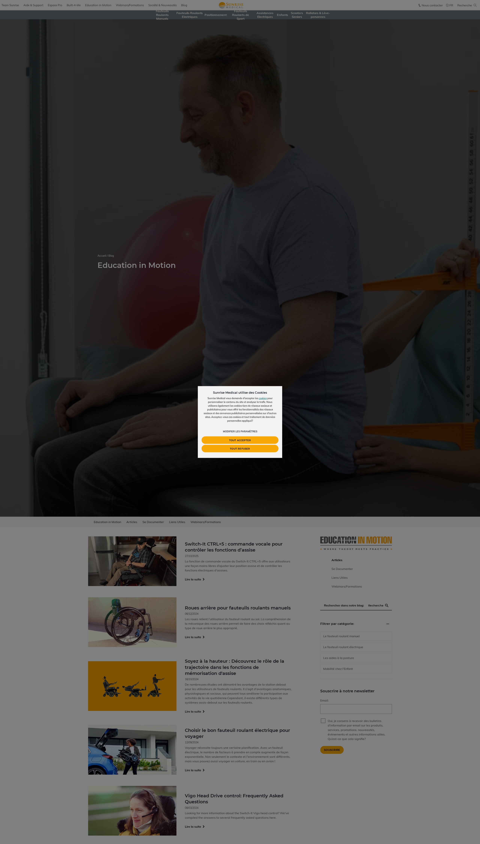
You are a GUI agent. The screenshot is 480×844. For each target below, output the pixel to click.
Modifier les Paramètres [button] (240, 431)
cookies (263, 398)
